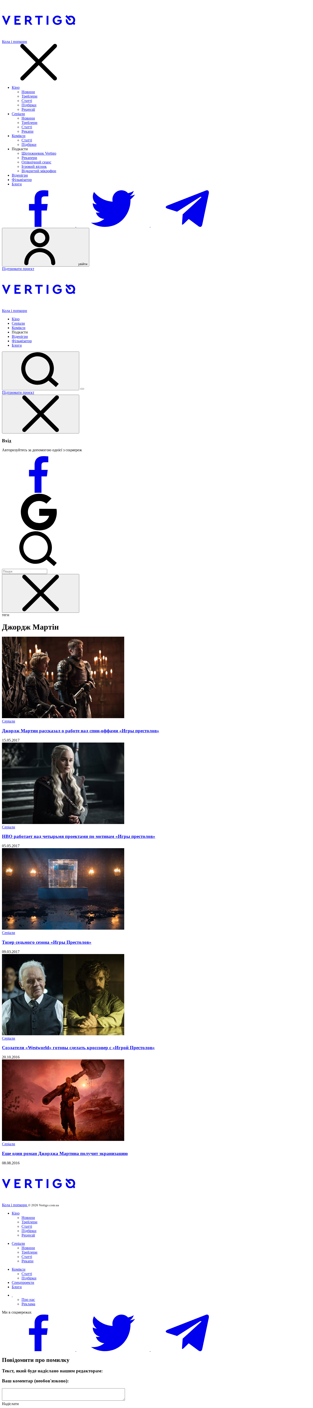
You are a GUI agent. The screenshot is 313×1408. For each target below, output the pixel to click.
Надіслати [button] (10, 1404)
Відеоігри (20, 175)
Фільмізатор (22, 180)
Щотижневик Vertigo (39, 153)
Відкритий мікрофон (39, 171)
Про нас (28, 1299)
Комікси (18, 136)
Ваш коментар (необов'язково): (35, 1380)
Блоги (17, 184)
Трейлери (29, 96)
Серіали (18, 114)
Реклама (28, 1304)
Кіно (16, 87)
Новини (28, 92)
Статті (27, 101)
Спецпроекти (23, 1282)
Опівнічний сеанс (36, 162)
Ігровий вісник (34, 166)
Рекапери (29, 158)
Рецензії (28, 109)
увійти (82, 264)
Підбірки (29, 105)
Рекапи (28, 131)
